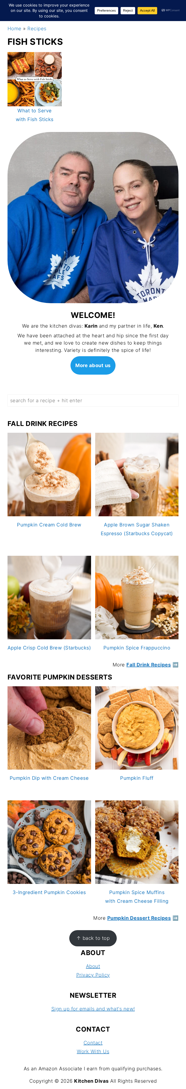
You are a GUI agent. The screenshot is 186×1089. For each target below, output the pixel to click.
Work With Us (93, 1051)
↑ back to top (93, 938)
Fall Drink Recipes (148, 665)
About (93, 966)
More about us (93, 365)
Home (15, 28)
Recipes (36, 28)
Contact (93, 1043)
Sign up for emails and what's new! (93, 1009)
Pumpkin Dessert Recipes (139, 918)
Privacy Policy (93, 975)
